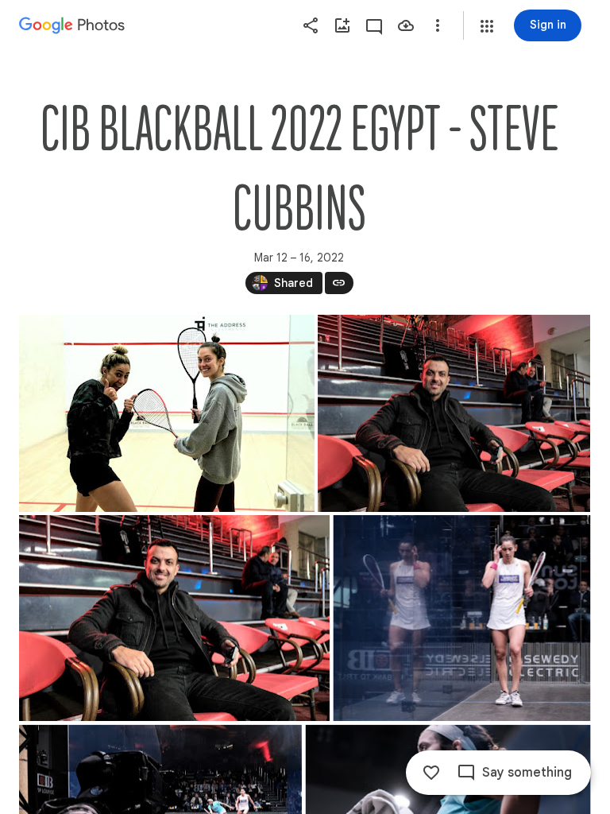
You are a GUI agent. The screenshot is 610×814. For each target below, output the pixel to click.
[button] (487, 26)
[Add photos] (342, 25)
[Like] (431, 773)
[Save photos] (406, 25)
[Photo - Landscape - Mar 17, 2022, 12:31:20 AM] (461, 618)
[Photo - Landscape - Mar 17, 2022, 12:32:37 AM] (167, 413)
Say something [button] (527, 773)
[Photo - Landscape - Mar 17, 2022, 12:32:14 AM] (454, 413)
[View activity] (374, 25)
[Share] (310, 25)
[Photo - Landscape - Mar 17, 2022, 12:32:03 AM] (174, 618)
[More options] (438, 25)
